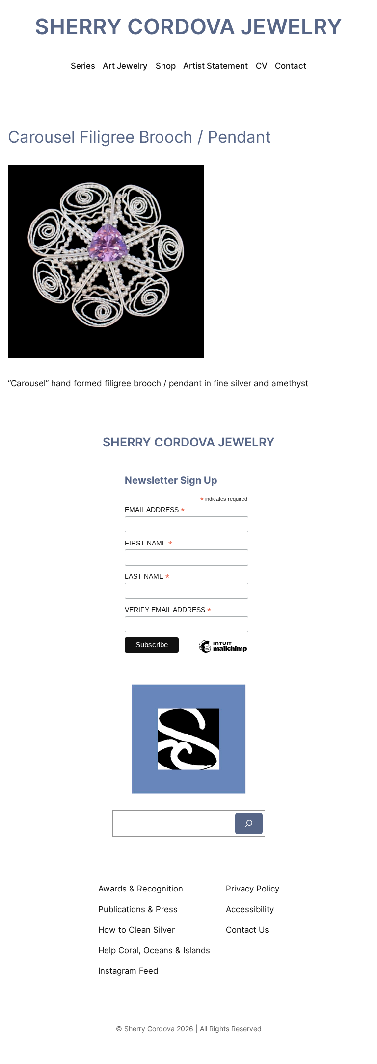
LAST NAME (147, 576)
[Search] (249, 823)
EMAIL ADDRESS (155, 510)
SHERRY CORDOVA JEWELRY (188, 26)
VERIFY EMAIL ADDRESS (168, 610)
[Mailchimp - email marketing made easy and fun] (222, 654)
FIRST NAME (148, 543)
